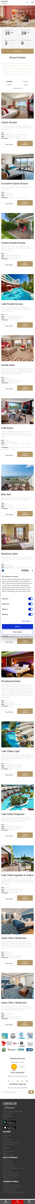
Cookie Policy (7, 1170)
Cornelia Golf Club (8, 1188)
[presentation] (4, 106)
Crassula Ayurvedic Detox (11, 1142)
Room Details (9, 144)
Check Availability (25, 143)
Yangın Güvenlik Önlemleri (11, 1173)
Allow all (17, 626)
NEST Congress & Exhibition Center (14, 1192)
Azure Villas (17, 88)
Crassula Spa (7, 1140)
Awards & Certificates (9, 1177)
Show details (26, 621)
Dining (5, 1137)
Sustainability (7, 1178)
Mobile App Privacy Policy (11, 1175)
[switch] (30, 604)
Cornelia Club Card (9, 1166)
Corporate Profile (8, 1163)
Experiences (7, 1139)
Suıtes (9, 85)
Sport (4, 1149)
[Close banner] (32, 570)
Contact (5, 1153)
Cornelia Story (7, 1161)
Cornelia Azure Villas (9, 1190)
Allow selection (17, 632)
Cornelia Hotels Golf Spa (10, 1185)
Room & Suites (7, 1135)
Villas (26, 85)
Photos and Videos (9, 1151)
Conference (6, 1147)
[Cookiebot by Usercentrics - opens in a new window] (22, 570)
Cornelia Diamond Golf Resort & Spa (14, 1187)
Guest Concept (7, 1171)
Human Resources (8, 1164)
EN (27, 2)
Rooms (25, 81)
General (9, 81)
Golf (4, 1146)
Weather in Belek (8, 1154)
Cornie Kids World (8, 1144)
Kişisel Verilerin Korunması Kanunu (13, 1168)
